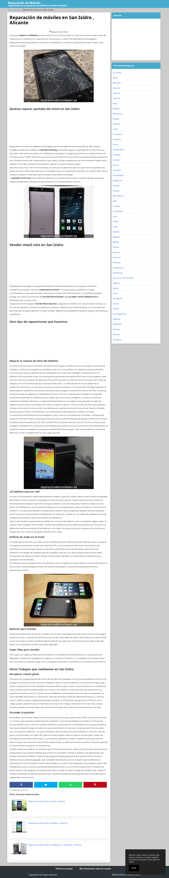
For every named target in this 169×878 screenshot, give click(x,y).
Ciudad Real (118, 149)
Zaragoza (117, 339)
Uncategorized (119, 314)
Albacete (117, 82)
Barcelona (117, 113)
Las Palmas (118, 211)
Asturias (116, 98)
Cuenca (116, 159)
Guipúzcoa (117, 180)
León (115, 216)
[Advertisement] (59, 128)
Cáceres (116, 124)
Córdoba (117, 154)
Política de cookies (64, 868)
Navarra (116, 252)
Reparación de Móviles (24, 2)
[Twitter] (46, 784)
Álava (115, 77)
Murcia (116, 247)
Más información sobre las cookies (95, 868)
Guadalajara (118, 175)
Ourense (117, 257)
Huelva (116, 185)
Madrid (116, 231)
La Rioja (116, 206)
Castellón (117, 139)
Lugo (115, 226)
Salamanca (118, 272)
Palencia (116, 262)
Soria (115, 293)
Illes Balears (118, 195)
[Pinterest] (95, 784)
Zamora (116, 334)
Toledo (116, 308)
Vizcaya (116, 329)
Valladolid (117, 324)
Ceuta (115, 144)
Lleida (115, 221)
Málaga (116, 236)
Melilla (116, 242)
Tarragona (117, 298)
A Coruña (117, 72)
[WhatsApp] (70, 784)
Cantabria (117, 134)
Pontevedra (118, 267)
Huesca (116, 190)
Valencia (116, 319)
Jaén (115, 201)
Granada (117, 170)
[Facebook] (21, 784)
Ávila (115, 103)
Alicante (17, 10)
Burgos (116, 118)
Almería (116, 93)
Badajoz (116, 108)
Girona (116, 165)
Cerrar (134, 868)
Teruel (116, 303)
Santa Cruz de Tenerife (123, 278)
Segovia (116, 283)
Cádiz (115, 129)
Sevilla (116, 288)
